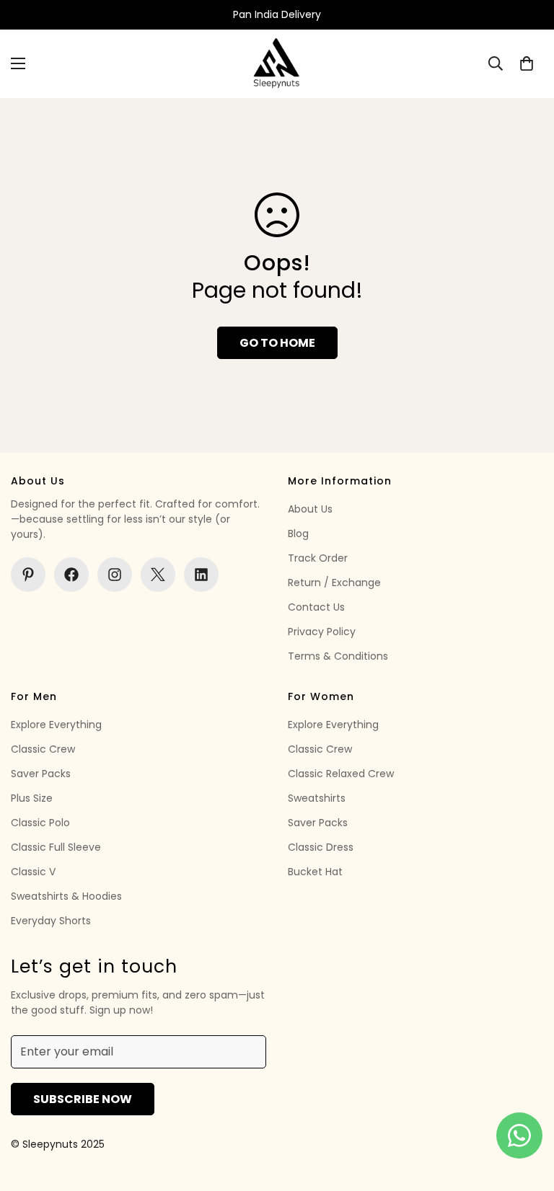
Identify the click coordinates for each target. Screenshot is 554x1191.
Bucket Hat (315, 871)
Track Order (318, 558)
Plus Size (32, 798)
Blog (298, 533)
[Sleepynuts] (277, 64)
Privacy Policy (322, 631)
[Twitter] (158, 574)
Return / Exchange (334, 582)
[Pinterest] (28, 574)
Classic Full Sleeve (56, 847)
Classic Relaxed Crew (341, 773)
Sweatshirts (317, 798)
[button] (526, 63)
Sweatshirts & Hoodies (66, 896)
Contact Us (316, 607)
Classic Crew (43, 749)
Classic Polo (40, 822)
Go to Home (277, 343)
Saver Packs (41, 773)
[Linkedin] (201, 574)
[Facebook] (71, 574)
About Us (310, 509)
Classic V (33, 871)
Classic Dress (320, 847)
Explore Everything (56, 724)
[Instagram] (114, 574)
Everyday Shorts (51, 920)
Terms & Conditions (338, 656)
